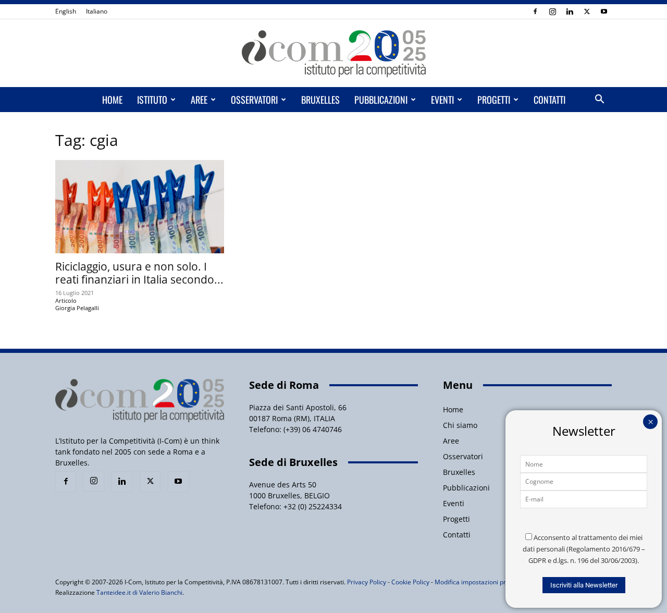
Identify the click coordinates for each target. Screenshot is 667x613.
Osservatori (254, 99)
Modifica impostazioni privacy (478, 582)
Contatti (549, 99)
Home (112, 99)
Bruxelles (320, 99)
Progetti (493, 99)
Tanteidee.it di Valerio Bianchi (139, 592)
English (65, 11)
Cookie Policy (410, 582)
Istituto (152, 99)
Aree (199, 99)
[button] (599, 100)
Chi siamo (460, 425)
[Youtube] (604, 11)
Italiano (96, 11)
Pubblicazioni (380, 99)
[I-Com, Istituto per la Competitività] (333, 53)
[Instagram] (552, 11)
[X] (587, 11)
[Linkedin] (569, 11)
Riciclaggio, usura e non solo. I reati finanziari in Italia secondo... (139, 273)
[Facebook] (535, 11)
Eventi (442, 99)
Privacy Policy (366, 582)
